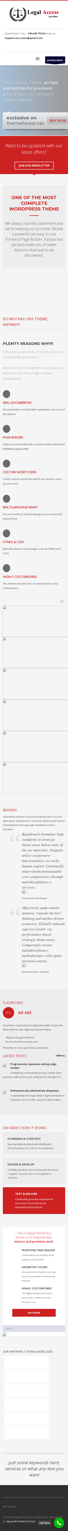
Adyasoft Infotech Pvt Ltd (20, 1521)
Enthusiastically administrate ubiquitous (34, 1090)
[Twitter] (57, 47)
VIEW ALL (60, 1055)
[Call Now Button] (59, 1523)
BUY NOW (34, 1312)
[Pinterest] (62, 47)
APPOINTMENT (55, 60)
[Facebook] (51, 47)
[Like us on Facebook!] (19, 1506)
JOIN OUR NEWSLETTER (34, 165)
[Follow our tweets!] (24, 1506)
